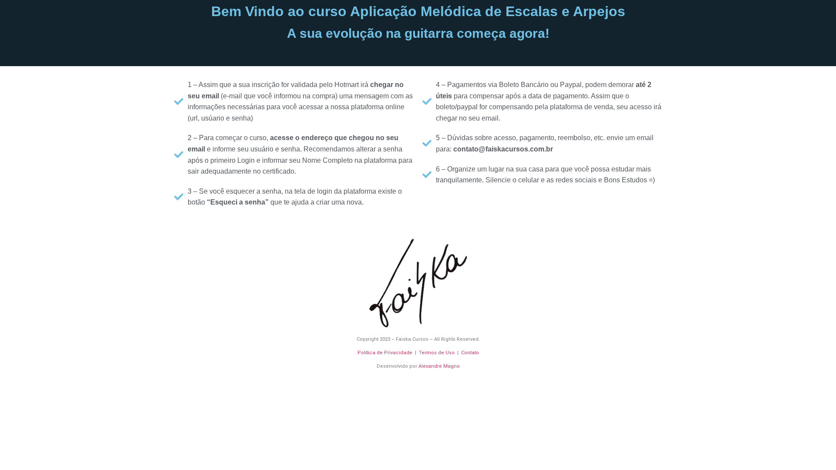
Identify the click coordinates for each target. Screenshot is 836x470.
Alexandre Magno (439, 366)
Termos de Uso (437, 353)
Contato (470, 353)
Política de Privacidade (384, 353)
